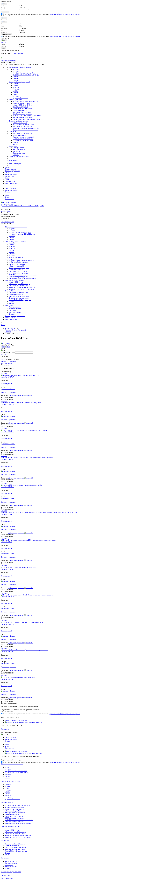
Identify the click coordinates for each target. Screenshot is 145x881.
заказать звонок (6, 211)
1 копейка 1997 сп (7, 514)
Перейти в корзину (7, 222)
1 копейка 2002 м (6, 542)
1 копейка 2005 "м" (7, 679)
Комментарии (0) (6, 363)
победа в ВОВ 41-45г (20, 123)
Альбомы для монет (15, 99)
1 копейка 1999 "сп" (7, 404)
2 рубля (15, 78)
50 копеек (16, 89)
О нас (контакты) (10, 188)
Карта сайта (5, 729)
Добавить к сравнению (8, 361)
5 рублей (16, 76)
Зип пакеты (16, 151)
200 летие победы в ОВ (20, 107)
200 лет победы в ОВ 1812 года (23, 124)
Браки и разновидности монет (19, 156)
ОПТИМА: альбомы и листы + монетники (27, 115)
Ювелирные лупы (19, 153)
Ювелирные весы (18, 147)
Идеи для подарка (15, 164)
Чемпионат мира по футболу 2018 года (26, 128)
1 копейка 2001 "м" (7, 459)
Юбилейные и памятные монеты (20, 67)
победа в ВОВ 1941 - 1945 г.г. (22, 105)
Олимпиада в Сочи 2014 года (22, 126)
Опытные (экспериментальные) (23, 137)
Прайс (7, 178)
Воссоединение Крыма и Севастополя (25, 130)
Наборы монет (13, 160)
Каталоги (16, 155)
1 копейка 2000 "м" (7, 597)
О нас (7, 172)
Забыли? (4, 42)
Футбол (15, 142)
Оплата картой (10, 181)
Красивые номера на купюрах (23, 139)
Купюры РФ (13, 131)
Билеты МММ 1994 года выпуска (24, 140)
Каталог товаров (10, 169)
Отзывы (7, 192)
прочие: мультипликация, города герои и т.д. (28, 119)
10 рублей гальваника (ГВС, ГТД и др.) (26, 75)
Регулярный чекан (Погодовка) (19, 82)
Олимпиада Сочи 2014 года (22, 112)
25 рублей (16, 71)
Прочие (15, 144)
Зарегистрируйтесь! (18, 53)
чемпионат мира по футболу (22, 117)
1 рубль (15, 80)
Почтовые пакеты (19, 149)
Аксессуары (13, 146)
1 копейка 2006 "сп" (7, 487)
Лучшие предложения (12, 171)
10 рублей (16, 96)
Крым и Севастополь (20, 110)
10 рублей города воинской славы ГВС (26, 101)
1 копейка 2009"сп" (7, 651)
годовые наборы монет (20, 98)
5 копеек (15, 85)
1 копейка (16, 83)
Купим (7, 180)
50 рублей (16, 69)
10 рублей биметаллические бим (24, 73)
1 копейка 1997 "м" (7, 569)
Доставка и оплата (11, 174)
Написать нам (9, 176)
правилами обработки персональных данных (65, 14)
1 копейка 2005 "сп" (7, 432)
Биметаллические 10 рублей (22, 103)
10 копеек (16, 87)
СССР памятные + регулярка (22, 114)
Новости (8, 167)
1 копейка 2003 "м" (7, 377)
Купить (3, 354)
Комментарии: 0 (6, 384)
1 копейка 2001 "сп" (7, 624)
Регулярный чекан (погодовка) (23, 108)
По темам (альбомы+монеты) (18, 121)
